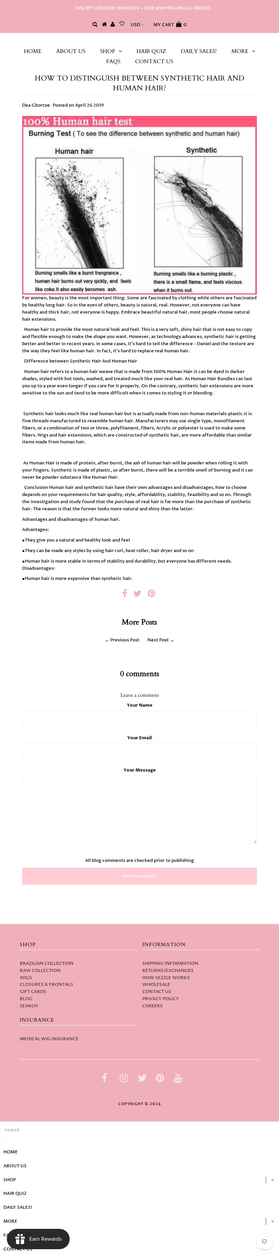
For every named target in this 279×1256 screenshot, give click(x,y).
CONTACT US (154, 61)
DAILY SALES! (199, 51)
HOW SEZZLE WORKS (166, 978)
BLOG (26, 999)
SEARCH (29, 1006)
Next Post (158, 640)
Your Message (140, 770)
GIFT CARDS (33, 992)
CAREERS (152, 1006)
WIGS (26, 978)
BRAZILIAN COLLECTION (46, 963)
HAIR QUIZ (151, 51)
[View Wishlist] (122, 25)
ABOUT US (70, 51)
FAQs (113, 61)
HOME (33, 51)
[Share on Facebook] (124, 595)
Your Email (139, 738)
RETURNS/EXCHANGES (168, 971)
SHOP (107, 51)
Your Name (139, 705)
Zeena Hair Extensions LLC (140, 39)
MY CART (169, 25)
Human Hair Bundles (213, 379)
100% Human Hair (173, 372)
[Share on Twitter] (137, 595)
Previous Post (125, 640)
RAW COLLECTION (40, 971)
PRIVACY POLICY (160, 999)
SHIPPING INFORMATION (170, 963)
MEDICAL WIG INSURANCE (49, 1039)
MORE (239, 51)
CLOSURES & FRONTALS (46, 984)
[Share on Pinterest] (151, 595)
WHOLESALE (156, 984)
